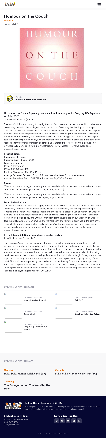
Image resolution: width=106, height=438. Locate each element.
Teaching (9, 381)
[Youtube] (68, 420)
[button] (99, 4)
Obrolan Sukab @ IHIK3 (34, 297)
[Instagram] (79, 420)
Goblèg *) (79, 300)
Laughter (9, 20)
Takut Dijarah (30, 314)
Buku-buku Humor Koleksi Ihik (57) (25, 373)
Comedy (8, 370)
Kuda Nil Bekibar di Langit (35, 300)
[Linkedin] (73, 420)
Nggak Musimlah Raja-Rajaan (87, 314)
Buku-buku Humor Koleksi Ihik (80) (76, 373)
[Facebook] (62, 420)
